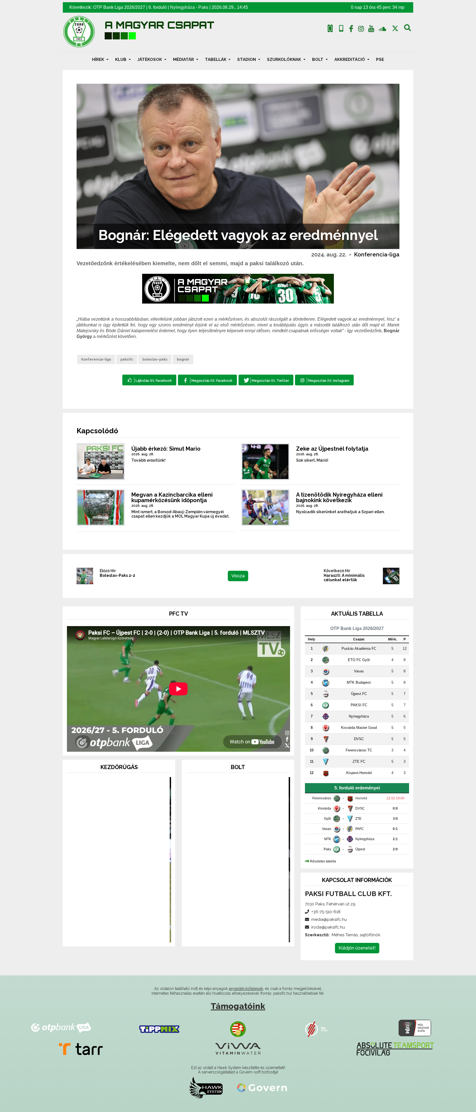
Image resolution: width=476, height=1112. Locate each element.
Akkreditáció (350, 59)
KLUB (121, 59)
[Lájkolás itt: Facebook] (149, 380)
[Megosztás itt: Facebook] (207, 380)
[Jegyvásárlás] (330, 28)
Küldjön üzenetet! (357, 948)
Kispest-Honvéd (359, 773)
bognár (183, 359)
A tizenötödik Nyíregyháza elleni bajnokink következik (339, 497)
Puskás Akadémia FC (359, 648)
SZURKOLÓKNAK (284, 59)
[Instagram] (361, 30)
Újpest (360, 849)
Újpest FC (359, 694)
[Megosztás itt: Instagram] (324, 380)
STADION (247, 59)
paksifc (126, 359)
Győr (327, 819)
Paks (203, 7)
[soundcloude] (382, 28)
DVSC (359, 739)
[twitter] (395, 28)
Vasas (359, 671)
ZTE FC (359, 761)
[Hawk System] (206, 1087)
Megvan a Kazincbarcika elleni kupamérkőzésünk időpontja (172, 497)
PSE (380, 59)
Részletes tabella (323, 861)
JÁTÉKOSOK (150, 59)
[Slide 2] (119, 935)
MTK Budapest (359, 682)
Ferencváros (321, 798)
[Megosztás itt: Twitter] (266, 380)
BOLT (318, 59)
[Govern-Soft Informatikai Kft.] (262, 1087)
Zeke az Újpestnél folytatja (332, 448)
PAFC (359, 829)
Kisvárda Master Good (359, 728)
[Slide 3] (129, 935)
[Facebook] (351, 30)
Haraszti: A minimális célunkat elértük (344, 577)
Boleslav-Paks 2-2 (117, 575)
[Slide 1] (109, 935)
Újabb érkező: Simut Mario (166, 448)
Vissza (238, 575)
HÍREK (98, 59)
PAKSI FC (359, 705)
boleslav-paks (154, 359)
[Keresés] (407, 30)
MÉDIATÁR (184, 59)
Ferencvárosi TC (359, 750)
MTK (327, 839)
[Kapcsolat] (341, 28)
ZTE (358, 819)
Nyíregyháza (182, 7)
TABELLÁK (216, 59)
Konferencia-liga (376, 254)
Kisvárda (324, 808)
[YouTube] (371, 30)
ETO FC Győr (359, 660)
